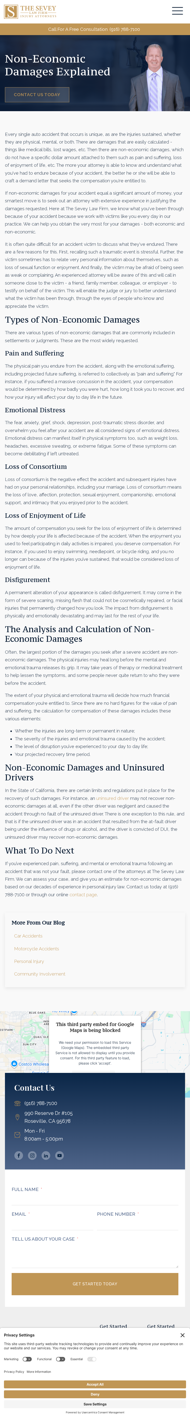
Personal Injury (29, 961)
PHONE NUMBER (116, 1214)
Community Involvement (39, 974)
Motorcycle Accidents (36, 948)
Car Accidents (28, 935)
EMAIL (19, 1214)
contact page (83, 894)
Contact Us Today (37, 94)
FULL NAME (25, 1189)
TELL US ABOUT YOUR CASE (43, 1239)
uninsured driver (112, 798)
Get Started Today (95, 1284)
